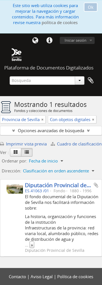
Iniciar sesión (75, 40)
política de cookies (60, 22)
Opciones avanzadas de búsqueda (51, 130)
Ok (91, 7)
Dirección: (11, 171)
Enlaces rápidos (49, 40)
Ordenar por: (14, 161)
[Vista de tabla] (27, 152)
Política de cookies (75, 276)
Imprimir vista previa (26, 144)
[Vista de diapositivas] (15, 152)
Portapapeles (91, 80)
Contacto (18, 276)
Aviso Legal (42, 276)
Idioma (35, 40)
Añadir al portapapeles (96, 185)
